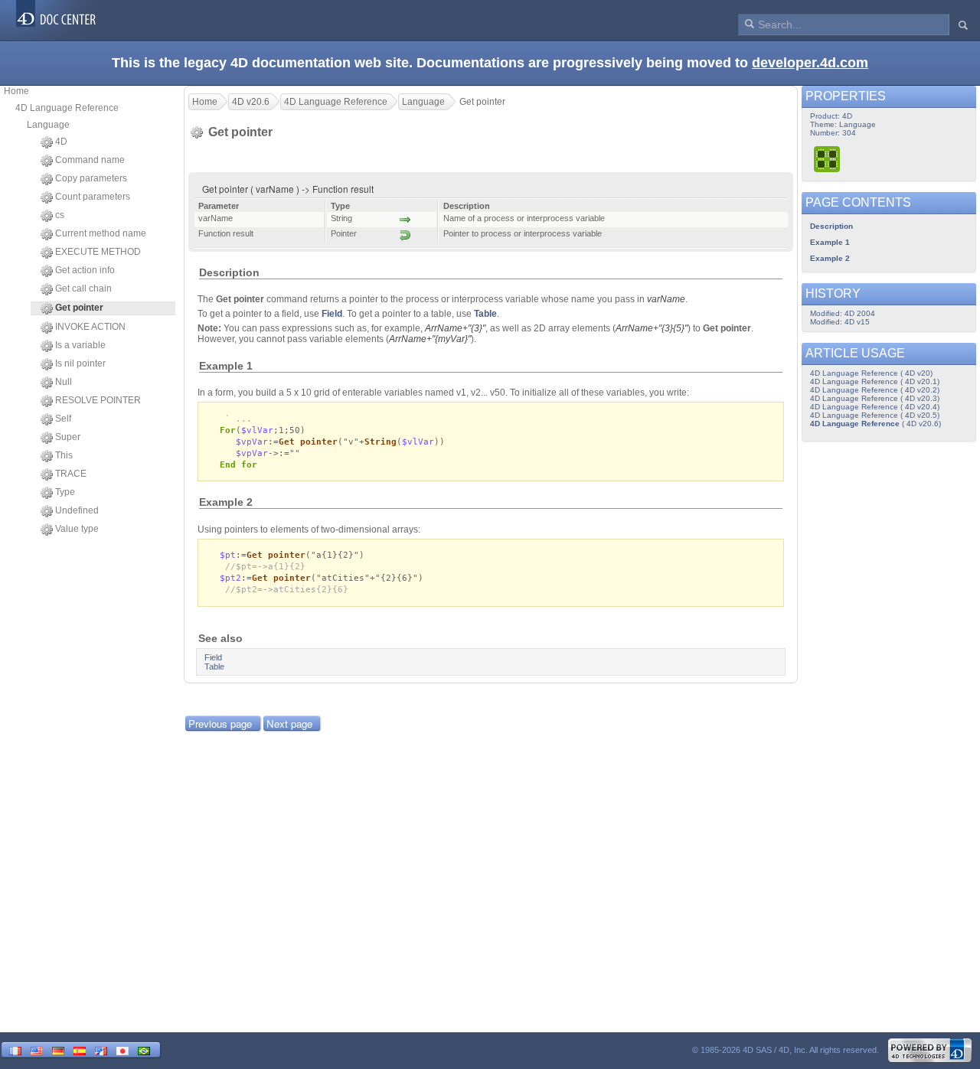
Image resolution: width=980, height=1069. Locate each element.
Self (63, 418)
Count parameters (92, 196)
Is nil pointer (80, 363)
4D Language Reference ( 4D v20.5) (874, 415)
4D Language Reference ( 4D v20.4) (874, 407)
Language (48, 124)
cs (59, 215)
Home (16, 91)
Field (332, 313)
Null (63, 381)
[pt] (144, 1049)
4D (61, 141)
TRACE (71, 473)
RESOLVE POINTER (98, 400)
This (64, 455)
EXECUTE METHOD (98, 251)
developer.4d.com (810, 62)
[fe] (101, 1049)
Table (485, 313)
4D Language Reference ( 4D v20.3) (874, 398)
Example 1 (830, 242)
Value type (77, 528)
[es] (79, 1049)
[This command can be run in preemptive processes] (827, 159)
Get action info (85, 270)
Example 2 (830, 258)
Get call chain (83, 288)
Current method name (100, 233)
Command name (90, 160)
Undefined (77, 510)
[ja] (122, 1049)
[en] (36, 1049)
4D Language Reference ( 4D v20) (871, 373)
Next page (289, 723)
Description (831, 226)
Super (67, 437)
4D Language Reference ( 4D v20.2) (874, 390)
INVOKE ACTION (90, 326)
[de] (58, 1049)
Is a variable (80, 345)
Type (65, 492)
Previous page (220, 723)
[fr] (15, 1049)
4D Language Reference (67, 108)
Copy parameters (91, 178)
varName (666, 299)
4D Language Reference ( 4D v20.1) (874, 381)
